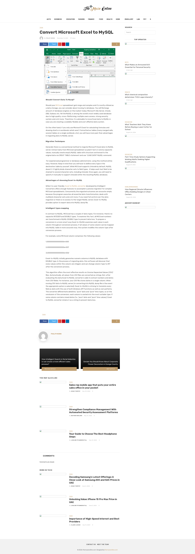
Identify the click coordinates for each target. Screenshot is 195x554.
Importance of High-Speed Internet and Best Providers (94, 520)
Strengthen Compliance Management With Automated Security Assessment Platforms (93, 411)
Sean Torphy (75, 391)
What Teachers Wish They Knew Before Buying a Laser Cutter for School (138, 126)
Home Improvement (131, 186)
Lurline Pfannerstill (79, 440)
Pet (144, 19)
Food (101, 19)
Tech (41, 27)
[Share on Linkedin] (67, 44)
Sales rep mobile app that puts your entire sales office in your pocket (92, 386)
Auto (49, 19)
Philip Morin (50, 38)
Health (109, 19)
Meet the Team (103, 544)
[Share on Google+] (59, 44)
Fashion (81, 19)
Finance (91, 19)
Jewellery (129, 19)
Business (58, 19)
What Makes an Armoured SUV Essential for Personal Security (137, 66)
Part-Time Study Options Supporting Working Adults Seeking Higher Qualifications (140, 159)
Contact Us (91, 544)
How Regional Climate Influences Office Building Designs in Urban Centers (138, 191)
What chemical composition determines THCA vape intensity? (139, 96)
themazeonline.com (111, 550)
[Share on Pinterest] (63, 44)
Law (138, 19)
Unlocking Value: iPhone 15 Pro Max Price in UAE (93, 500)
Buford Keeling (76, 415)
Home (118, 19)
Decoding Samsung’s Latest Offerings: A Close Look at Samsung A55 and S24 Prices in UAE (94, 480)
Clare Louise (75, 525)
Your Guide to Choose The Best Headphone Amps (93, 435)
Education (70, 19)
